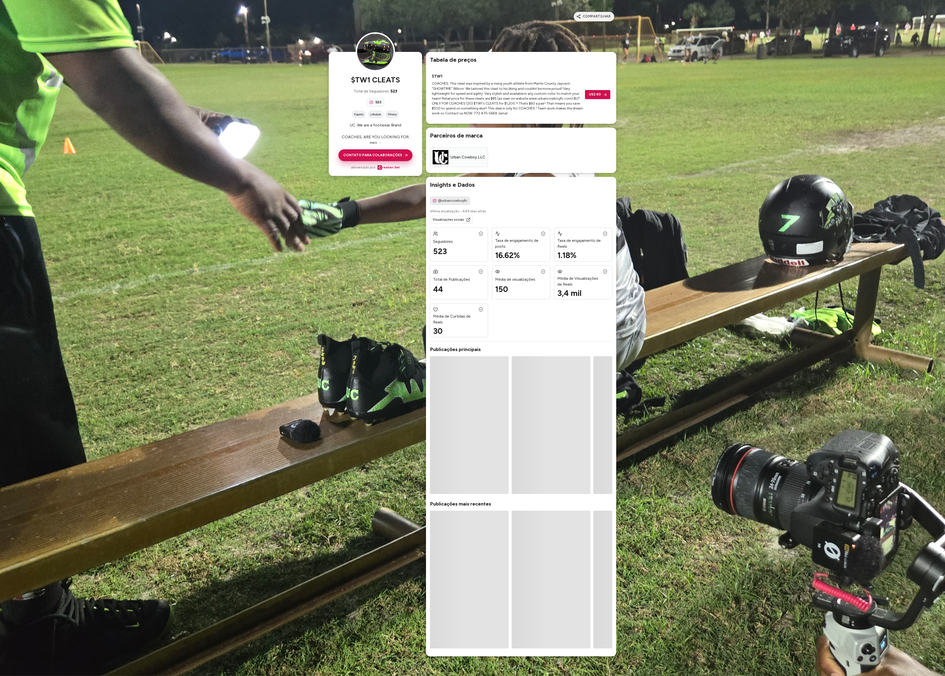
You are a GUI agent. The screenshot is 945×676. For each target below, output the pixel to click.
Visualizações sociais (448, 219)
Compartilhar (597, 16)
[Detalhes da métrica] (481, 234)
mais (373, 142)
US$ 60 (595, 94)
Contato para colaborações (372, 155)
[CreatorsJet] (389, 167)
